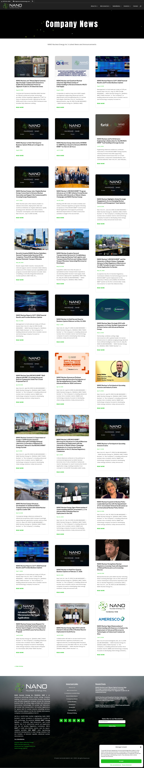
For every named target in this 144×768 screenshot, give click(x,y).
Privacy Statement (127, 765)
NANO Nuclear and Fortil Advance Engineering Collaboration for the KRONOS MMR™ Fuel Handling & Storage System (111, 141)
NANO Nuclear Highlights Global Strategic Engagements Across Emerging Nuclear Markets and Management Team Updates (111, 201)
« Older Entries (18, 666)
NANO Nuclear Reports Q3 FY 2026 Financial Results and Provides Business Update (112, 81)
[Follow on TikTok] (82, 720)
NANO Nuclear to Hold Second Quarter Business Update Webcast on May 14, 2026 (71, 320)
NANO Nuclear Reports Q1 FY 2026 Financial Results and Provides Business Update (31, 567)
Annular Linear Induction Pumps (24, 742)
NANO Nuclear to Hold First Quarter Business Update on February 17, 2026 (69, 570)
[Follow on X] (65, 720)
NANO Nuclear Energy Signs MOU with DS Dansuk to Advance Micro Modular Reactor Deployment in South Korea (71, 630)
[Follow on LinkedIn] (61, 720)
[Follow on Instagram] (74, 720)
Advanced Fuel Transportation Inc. (25, 746)
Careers (135, 6)
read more (20, 107)
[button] (141, 747)
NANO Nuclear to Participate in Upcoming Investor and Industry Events (111, 386)
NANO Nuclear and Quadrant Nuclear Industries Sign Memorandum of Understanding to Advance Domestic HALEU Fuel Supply (72, 83)
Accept (121, 761)
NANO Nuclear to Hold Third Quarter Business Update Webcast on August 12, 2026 (30, 145)
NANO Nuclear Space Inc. (22, 744)
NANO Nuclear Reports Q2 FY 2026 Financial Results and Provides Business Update (31, 316)
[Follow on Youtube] (78, 720)
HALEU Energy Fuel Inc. (21, 748)
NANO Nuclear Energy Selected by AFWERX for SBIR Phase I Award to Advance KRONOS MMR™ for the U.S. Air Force (72, 145)
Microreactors (104, 6)
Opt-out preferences (115, 765)
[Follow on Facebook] (69, 720)
